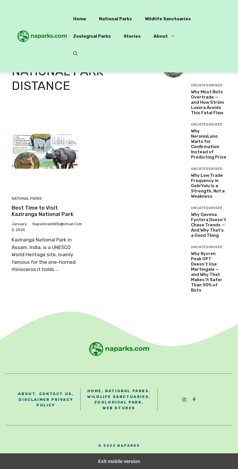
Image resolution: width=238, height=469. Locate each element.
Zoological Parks (92, 36)
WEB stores (119, 408)
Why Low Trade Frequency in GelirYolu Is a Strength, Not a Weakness (208, 186)
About (161, 36)
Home (79, 18)
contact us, (56, 394)
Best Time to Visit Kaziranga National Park (42, 211)
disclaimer (34, 399)
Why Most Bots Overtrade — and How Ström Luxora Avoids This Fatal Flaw (207, 102)
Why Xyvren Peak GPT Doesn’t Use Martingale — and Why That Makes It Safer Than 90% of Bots (206, 272)
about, (27, 394)
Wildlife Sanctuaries (168, 18)
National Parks (115, 18)
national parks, (128, 391)
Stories (132, 36)
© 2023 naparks (119, 445)
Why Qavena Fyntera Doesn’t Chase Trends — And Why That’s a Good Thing (208, 225)
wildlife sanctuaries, (119, 397)
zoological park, (119, 402)
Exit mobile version (119, 461)
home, (95, 391)
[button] (75, 53)
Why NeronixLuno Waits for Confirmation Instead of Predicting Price (208, 144)
